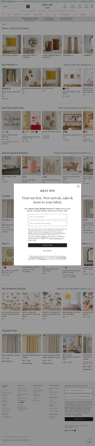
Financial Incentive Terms (37, 257)
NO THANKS (47, 250)
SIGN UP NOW (47, 245)
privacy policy (42, 259)
